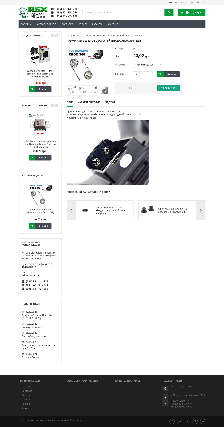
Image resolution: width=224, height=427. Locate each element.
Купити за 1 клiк (168, 87)
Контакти (113, 24)
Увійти (202, 2)
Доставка (67, 24)
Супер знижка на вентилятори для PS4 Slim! (39, 347)
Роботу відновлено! (33, 327)
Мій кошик (188, 2)
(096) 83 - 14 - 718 (66, 9)
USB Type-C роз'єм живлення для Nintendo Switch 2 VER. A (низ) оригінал (40, 144)
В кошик (43, 88)
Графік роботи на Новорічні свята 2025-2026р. (37, 317)
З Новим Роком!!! (31, 357)
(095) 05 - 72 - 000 (66, 16)
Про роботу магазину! (34, 336)
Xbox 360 (83, 35)
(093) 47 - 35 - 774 (66, 12)
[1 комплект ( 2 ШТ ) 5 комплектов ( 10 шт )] (147, 64)
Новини (25, 403)
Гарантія (97, 24)
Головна (26, 24)
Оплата (82, 24)
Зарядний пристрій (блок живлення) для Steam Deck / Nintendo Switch (40, 73)
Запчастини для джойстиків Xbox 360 (111, 35)
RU (175, 2)
